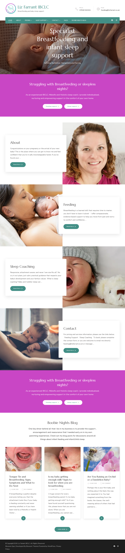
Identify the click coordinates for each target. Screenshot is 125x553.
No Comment (28, 490)
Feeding (27, 20)
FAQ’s (66, 20)
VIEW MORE (61, 529)
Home (10, 20)
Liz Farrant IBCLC (33, 7)
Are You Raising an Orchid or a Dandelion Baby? (101, 478)
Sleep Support (41, 20)
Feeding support (51, 106)
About (18, 20)
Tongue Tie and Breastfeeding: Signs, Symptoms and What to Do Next (22, 481)
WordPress (51, 546)
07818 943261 (85, 10)
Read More (17, 164)
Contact (55, 20)
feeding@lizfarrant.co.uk (110, 10)
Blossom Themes (32, 546)
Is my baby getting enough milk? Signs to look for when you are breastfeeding (60, 481)
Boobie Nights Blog (79, 20)
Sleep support (72, 106)
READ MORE (20, 518)
